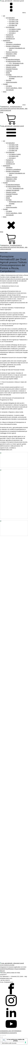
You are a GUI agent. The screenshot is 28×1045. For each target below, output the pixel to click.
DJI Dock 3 (12, 33)
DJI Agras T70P (13, 21)
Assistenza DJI (10, 38)
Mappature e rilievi (11, 54)
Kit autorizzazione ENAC (13, 61)
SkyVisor (8, 80)
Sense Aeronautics (11, 82)
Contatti (5, 84)
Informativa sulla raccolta (9, 1043)
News (4, 91)
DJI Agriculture (10, 18)
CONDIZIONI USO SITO (7, 1031)
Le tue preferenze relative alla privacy (15, 1040)
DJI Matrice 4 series (15, 29)
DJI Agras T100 (13, 19)
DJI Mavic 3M (13, 25)
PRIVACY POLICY (13, 969)
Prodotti (5, 57)
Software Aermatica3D (12, 65)
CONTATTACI (4, 969)
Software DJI (10, 36)
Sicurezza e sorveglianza (13, 44)
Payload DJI (9, 35)
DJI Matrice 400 (13, 31)
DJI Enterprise (10, 27)
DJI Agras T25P (13, 23)
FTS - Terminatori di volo (16, 63)
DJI (4, 16)
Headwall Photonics (12, 69)
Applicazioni (6, 40)
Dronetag (8, 74)
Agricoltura (9, 42)
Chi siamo (9, 86)
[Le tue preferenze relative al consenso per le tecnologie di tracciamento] (25, 1042)
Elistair (8, 73)
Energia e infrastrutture (12, 46)
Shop (1, 112)
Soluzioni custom (11, 67)
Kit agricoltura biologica (13, 59)
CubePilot (9, 71)
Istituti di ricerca (10, 55)
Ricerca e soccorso (11, 52)
